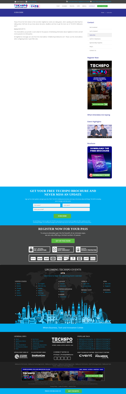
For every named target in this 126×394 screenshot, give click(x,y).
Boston (19, 286)
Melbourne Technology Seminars (103, 345)
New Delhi (108, 283)
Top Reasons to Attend (22, 347)
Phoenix (40, 290)
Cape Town (86, 283)
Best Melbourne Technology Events (86, 343)
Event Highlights (94, 121)
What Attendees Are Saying (98, 115)
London (62, 291)
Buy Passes (36, 339)
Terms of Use (72, 386)
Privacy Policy (53, 386)
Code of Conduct (63, 386)
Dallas (18, 290)
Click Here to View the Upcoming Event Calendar (63, 276)
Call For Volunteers (95, 39)
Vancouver (63, 286)
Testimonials (36, 343)
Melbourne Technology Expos (86, 349)
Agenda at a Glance (21, 341)
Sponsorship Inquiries (96, 43)
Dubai (84, 292)
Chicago (19, 288)
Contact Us (93, 50)
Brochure (91, 143)
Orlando (40, 288)
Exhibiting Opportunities (39, 347)
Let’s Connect (94, 31)
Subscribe (92, 35)
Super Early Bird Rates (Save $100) (102, 1)
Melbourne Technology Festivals (103, 339)
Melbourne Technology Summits (103, 347)
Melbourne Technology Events (86, 339)
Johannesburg (87, 286)
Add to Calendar (32, 1)
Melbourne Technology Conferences (86, 347)
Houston (19, 295)
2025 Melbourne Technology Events (86, 341)
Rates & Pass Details (38, 341)
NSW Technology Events (95, 364)
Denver (19, 293)
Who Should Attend (21, 345)
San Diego (41, 293)
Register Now (93, 57)
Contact (90, 22)
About (17, 339)
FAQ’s (91, 46)
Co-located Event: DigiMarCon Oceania (79, 1)
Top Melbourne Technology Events (86, 345)
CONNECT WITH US (61, 352)
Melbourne (108, 292)
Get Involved (93, 27)
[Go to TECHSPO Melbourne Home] (27, 6)
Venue (17, 343)
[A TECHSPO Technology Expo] (63, 343)
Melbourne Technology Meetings (103, 341)
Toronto (62, 283)
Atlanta (19, 283)
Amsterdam (63, 297)
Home (102, 12)
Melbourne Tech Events (21, 364)
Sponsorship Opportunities (40, 345)
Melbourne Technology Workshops (103, 349)
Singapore (107, 286)
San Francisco (42, 295)
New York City (42, 286)
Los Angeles (41, 283)
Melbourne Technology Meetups (103, 343)
